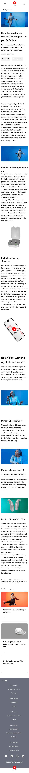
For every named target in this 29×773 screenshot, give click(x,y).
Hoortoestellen (14, 685)
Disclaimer (14, 737)
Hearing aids (5, 59)
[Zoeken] (24, 4)
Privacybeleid (13, 725)
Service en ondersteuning (14, 715)
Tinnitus (14, 706)
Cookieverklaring (13, 729)
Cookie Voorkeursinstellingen (14, 733)
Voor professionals (14, 746)
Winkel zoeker (14, 712)
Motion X (13, 135)
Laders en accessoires (14, 689)
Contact (14, 719)
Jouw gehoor (13, 702)
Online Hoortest (14, 698)
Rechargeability (17, 59)
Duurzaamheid (14, 742)
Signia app (14, 693)
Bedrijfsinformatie (14, 750)
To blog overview (7, 10)
